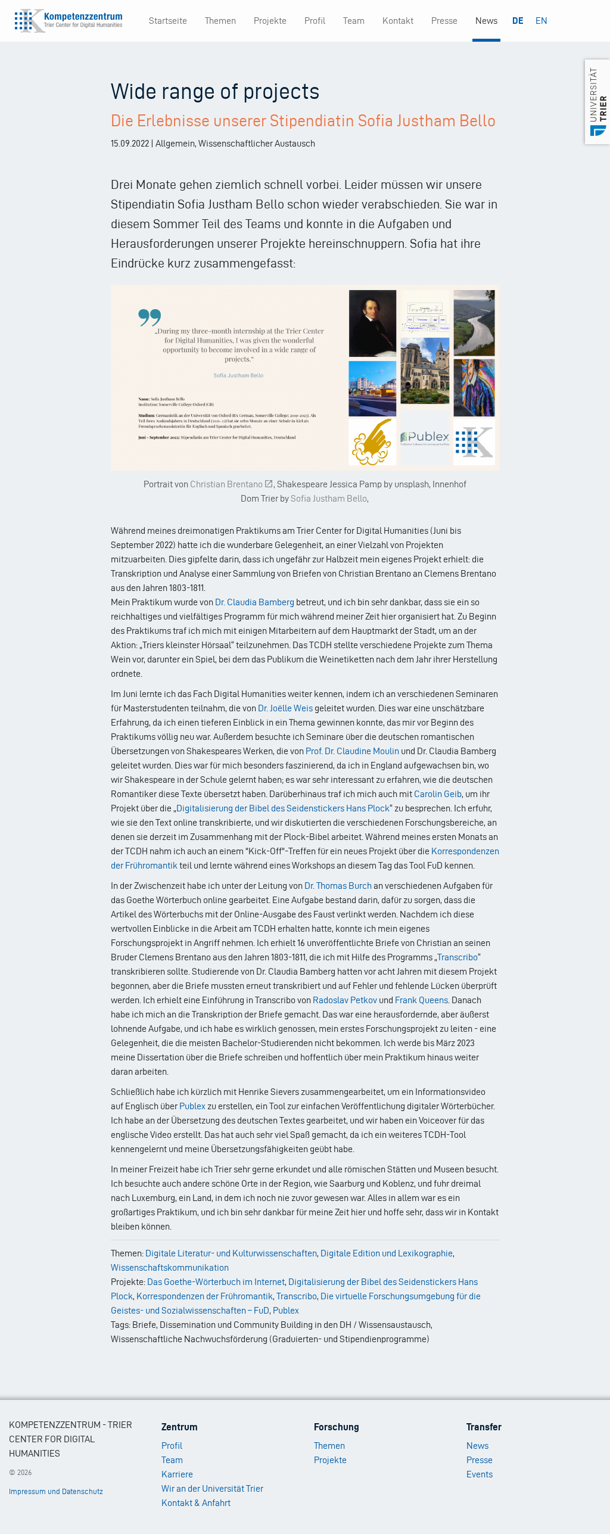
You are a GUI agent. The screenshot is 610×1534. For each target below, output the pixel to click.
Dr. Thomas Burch (338, 885)
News (486, 20)
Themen (220, 20)
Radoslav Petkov (345, 1000)
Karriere (177, 1474)
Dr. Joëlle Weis (285, 708)
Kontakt (397, 20)
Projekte (270, 20)
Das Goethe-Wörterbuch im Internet (216, 1282)
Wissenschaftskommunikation (170, 1267)
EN (541, 20)
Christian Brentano (226, 484)
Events (479, 1474)
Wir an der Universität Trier (212, 1488)
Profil (314, 20)
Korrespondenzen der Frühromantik (204, 1296)
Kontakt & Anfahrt (196, 1503)
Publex (192, 1106)
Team (354, 20)
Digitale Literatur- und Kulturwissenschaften (231, 1253)
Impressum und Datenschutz (56, 1491)
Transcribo (457, 957)
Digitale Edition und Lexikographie (386, 1253)
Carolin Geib (438, 794)
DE (518, 20)
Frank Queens (421, 1000)
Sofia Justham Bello (329, 498)
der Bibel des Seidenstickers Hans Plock (312, 808)
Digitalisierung (205, 808)
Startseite (168, 20)
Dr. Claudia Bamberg (254, 602)
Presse (444, 20)
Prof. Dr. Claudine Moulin (352, 751)
